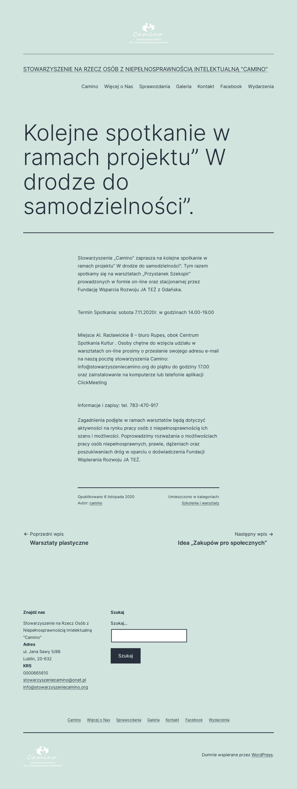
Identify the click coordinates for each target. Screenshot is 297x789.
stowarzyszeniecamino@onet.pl (54, 679)
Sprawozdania (154, 86)
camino (96, 503)
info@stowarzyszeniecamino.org (55, 687)
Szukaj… (119, 623)
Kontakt (205, 86)
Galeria (183, 86)
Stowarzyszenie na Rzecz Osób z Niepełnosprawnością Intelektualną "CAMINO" (145, 69)
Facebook (231, 86)
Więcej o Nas (118, 86)
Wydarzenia (261, 86)
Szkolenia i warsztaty (200, 503)
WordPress (262, 754)
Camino (89, 86)
